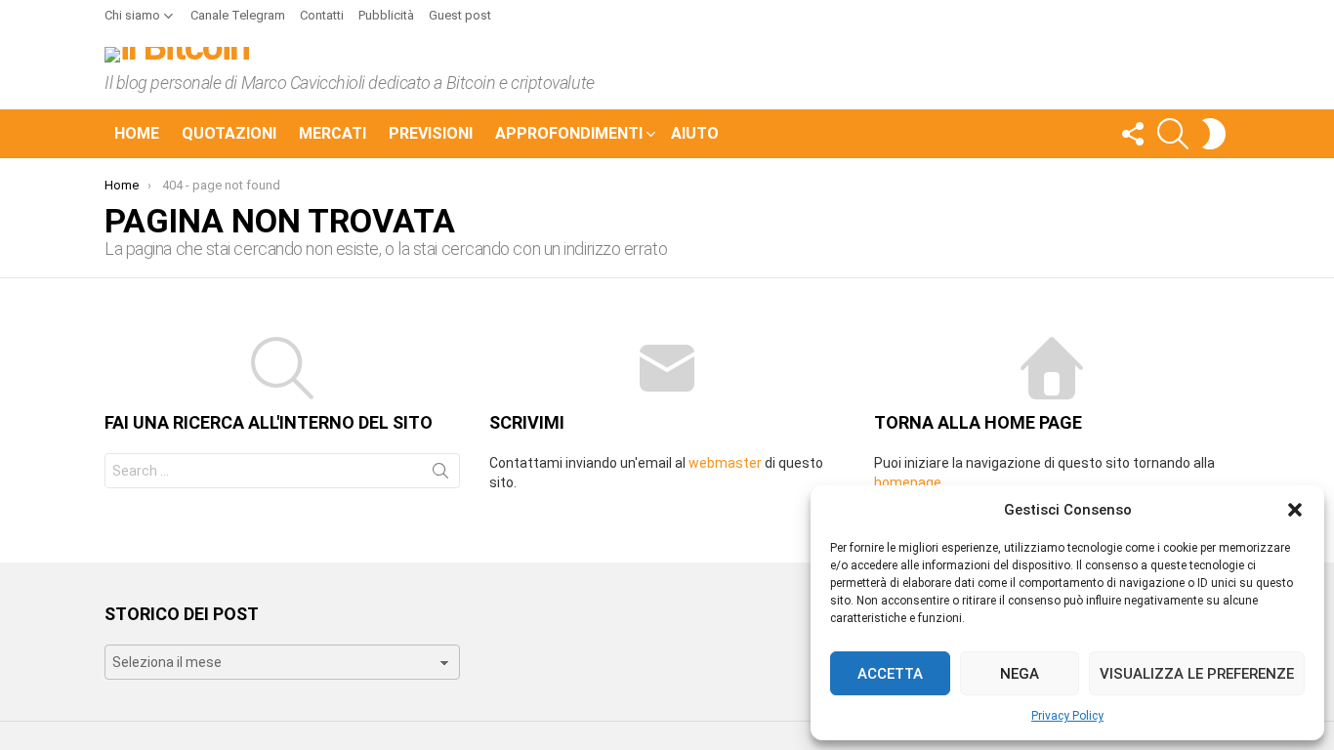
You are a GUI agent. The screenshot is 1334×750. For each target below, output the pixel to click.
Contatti (322, 15)
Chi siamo (132, 15)
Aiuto (695, 133)
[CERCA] (1172, 133)
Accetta (890, 674)
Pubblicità (386, 15)
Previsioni (431, 133)
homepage (907, 482)
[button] (1295, 510)
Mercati (332, 133)
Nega (1019, 674)
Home (136, 133)
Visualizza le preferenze (1197, 674)
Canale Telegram (237, 15)
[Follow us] (1131, 133)
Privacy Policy (1067, 716)
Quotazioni (229, 133)
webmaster (725, 463)
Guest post (460, 15)
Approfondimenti (569, 133)
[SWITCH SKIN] (1214, 133)
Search (440, 474)
